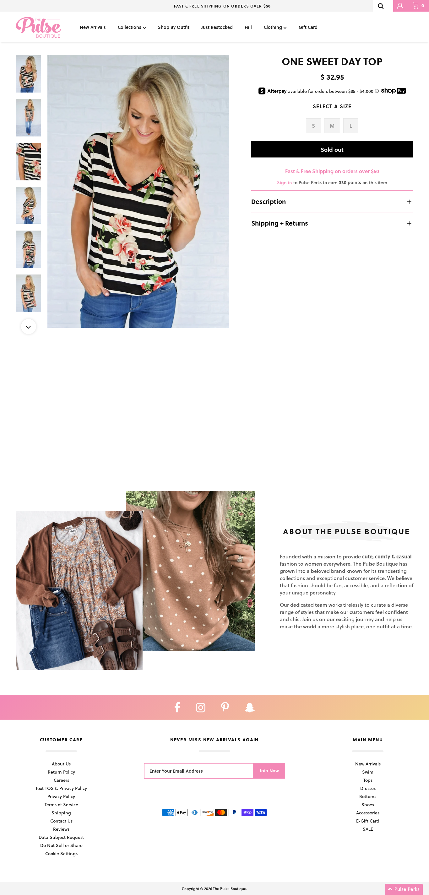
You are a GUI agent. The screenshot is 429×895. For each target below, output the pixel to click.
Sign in (284, 182)
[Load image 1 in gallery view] (138, 191)
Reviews (61, 829)
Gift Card (308, 27)
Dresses (368, 788)
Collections (129, 27)
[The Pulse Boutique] (38, 27)
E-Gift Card (367, 821)
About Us (61, 763)
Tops (367, 780)
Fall (248, 27)
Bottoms (367, 796)
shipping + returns (279, 223)
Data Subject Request (61, 837)
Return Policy (61, 772)
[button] (404, 889)
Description (268, 201)
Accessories (367, 812)
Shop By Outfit (173, 27)
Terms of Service (61, 804)
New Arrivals (93, 27)
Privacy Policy (61, 796)
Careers (61, 780)
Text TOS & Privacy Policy (61, 788)
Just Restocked (217, 27)
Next (28, 326)
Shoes (367, 804)
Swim (367, 772)
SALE (368, 829)
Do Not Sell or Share (61, 845)
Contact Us (61, 821)
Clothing (273, 27)
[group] (138, 191)
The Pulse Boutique (229, 888)
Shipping (61, 812)
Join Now (269, 770)
